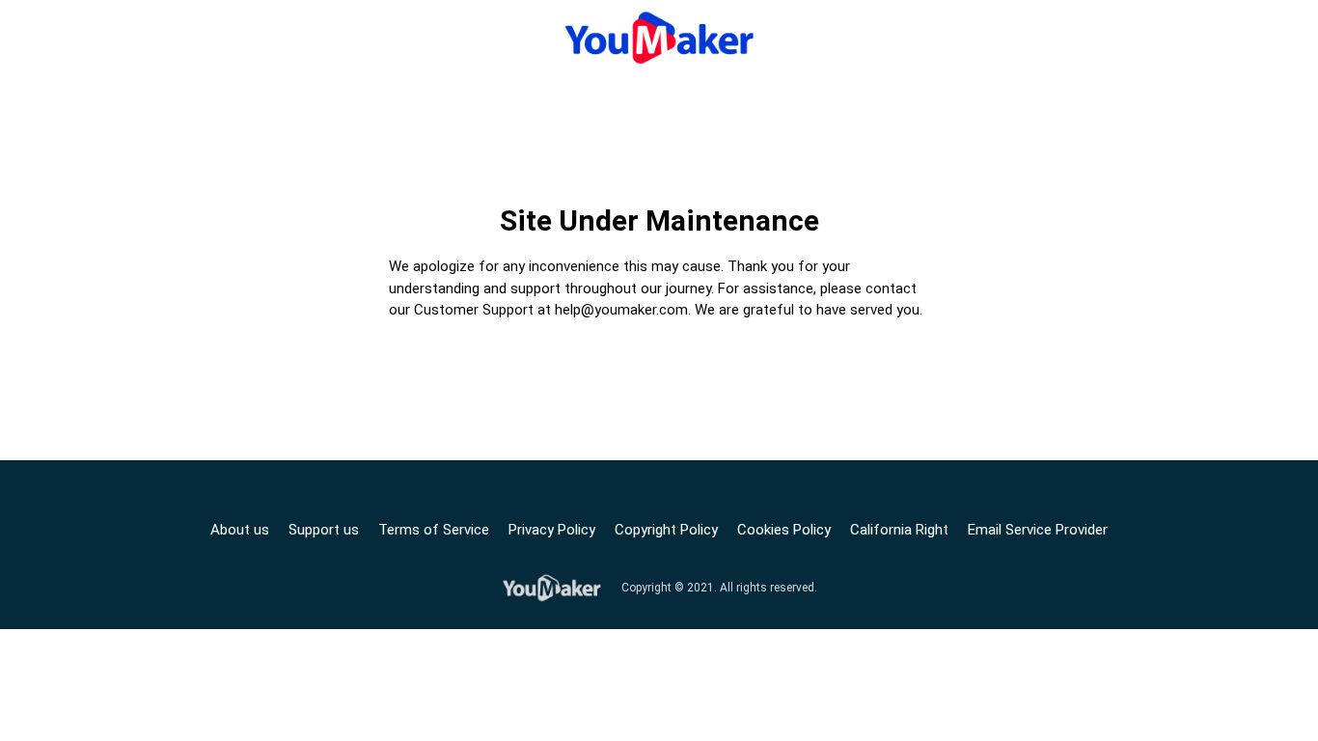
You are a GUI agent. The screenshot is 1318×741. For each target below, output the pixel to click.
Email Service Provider (1038, 529)
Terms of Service (433, 529)
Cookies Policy (784, 529)
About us (239, 529)
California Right (899, 529)
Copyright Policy (666, 529)
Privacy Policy (551, 529)
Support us (323, 529)
